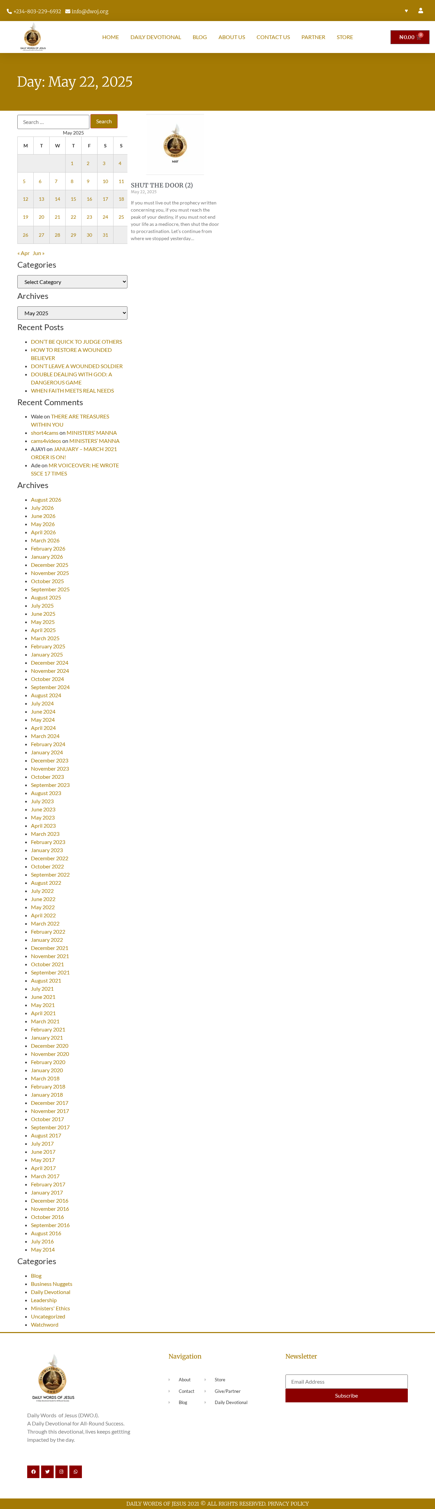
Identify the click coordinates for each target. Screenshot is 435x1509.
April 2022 (43, 915)
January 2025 (47, 654)
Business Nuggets (51, 1283)
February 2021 (48, 1029)
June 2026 (43, 516)
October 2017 (47, 1119)
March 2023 (45, 833)
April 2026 (43, 532)
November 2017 (50, 1111)
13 (41, 199)
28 (57, 235)
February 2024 (48, 744)
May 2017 (43, 1159)
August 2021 (46, 980)
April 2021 (43, 1013)
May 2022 (43, 907)
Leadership (44, 1300)
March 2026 (45, 540)
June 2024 (43, 711)
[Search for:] (53, 122)
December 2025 (49, 564)
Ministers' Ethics (50, 1308)
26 (25, 235)
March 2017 (45, 1176)
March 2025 (45, 638)
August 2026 (46, 499)
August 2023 (46, 793)
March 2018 (45, 1078)
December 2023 (49, 760)
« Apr (23, 253)
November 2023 (50, 768)
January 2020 (47, 1070)
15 (73, 199)
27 (41, 235)
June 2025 (43, 613)
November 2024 (50, 670)
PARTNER (313, 37)
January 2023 (47, 850)
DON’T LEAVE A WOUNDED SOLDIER (77, 366)
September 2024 (50, 687)
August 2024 (46, 695)
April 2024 (43, 727)
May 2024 (43, 719)
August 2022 (46, 882)
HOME (110, 37)
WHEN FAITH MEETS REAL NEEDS (72, 390)
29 (73, 235)
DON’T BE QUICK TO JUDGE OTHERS (77, 341)
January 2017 (47, 1192)
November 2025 (50, 573)
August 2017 (46, 1135)
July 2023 (42, 801)
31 (105, 235)
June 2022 (43, 899)
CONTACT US (273, 37)
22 (73, 217)
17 (105, 199)
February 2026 (48, 548)
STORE (345, 37)
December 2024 (49, 662)
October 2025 (47, 581)
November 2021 (50, 956)
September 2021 (50, 972)
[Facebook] (33, 1472)
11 (121, 181)
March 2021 (45, 1021)
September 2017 (50, 1127)
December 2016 (49, 1200)
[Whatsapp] (75, 1472)
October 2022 (47, 866)
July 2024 (42, 703)
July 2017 (42, 1143)
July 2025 (42, 605)
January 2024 (47, 752)
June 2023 (43, 809)
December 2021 (49, 948)
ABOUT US (232, 37)
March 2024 (45, 736)
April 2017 (43, 1168)
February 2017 (48, 1184)
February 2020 (48, 1062)
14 (57, 199)
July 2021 (42, 988)
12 (25, 199)
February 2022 (48, 931)
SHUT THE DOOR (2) (162, 185)
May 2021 (43, 1005)
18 (121, 199)
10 (105, 181)
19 (25, 217)
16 (89, 199)
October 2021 (47, 964)
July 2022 (42, 890)
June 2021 (43, 996)
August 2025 (46, 597)
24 (105, 217)
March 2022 (45, 923)
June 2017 (43, 1151)
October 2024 (47, 679)
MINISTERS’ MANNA (92, 432)
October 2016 (47, 1217)
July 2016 (42, 1241)
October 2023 (47, 776)
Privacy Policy (288, 1504)
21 (57, 217)
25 (121, 217)
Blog (36, 1275)
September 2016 (50, 1225)
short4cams (44, 432)
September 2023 (50, 785)
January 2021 (47, 1037)
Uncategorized (48, 1316)
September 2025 (50, 589)
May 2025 (43, 621)
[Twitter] (47, 1472)
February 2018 (48, 1086)
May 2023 (43, 817)
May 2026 (43, 524)
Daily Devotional (50, 1292)
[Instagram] (61, 1472)
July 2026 (42, 507)
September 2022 (50, 874)
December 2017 (49, 1102)
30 (89, 235)
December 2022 (49, 858)
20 (41, 217)
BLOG (200, 37)
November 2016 (50, 1208)
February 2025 (48, 646)
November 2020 (50, 1053)
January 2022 (47, 939)
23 (89, 217)
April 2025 (43, 630)
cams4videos (46, 440)
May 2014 (43, 1249)
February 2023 (48, 842)
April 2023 (43, 825)
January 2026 (47, 556)
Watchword (44, 1324)
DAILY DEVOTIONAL (155, 37)
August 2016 (46, 1233)
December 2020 (49, 1045)
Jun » (39, 253)
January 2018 (47, 1094)
